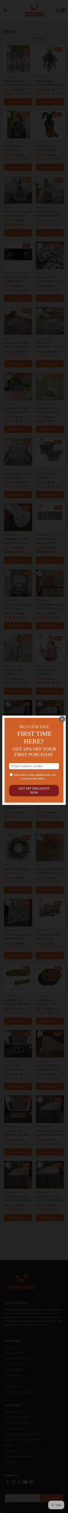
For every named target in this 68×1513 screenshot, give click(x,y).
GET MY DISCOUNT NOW (34, 790)
